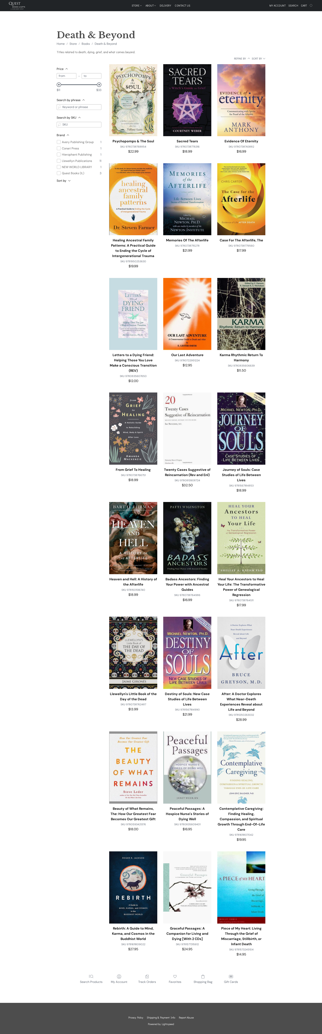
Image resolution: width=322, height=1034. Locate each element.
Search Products (91, 982)
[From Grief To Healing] (133, 428)
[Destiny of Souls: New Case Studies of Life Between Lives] (187, 653)
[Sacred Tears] (187, 100)
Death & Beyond (106, 44)
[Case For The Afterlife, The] (241, 199)
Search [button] (293, 5)
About (150, 5)
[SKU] (59, 124)
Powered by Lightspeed (161, 1024)
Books (86, 44)
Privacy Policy (135, 1017)
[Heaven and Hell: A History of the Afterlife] (133, 538)
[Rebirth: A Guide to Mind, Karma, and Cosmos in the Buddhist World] (133, 887)
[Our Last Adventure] (187, 314)
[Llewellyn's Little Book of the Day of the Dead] (133, 653)
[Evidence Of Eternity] (241, 100)
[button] (17, 5)
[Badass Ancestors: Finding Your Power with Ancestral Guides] (187, 538)
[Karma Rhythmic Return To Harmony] (241, 314)
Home (61, 44)
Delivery (165, 5)
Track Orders (147, 982)
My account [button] (277, 5)
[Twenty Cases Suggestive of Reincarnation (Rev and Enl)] (187, 428)
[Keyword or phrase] (59, 107)
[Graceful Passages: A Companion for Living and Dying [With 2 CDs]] (187, 887)
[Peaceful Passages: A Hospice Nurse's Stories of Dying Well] (187, 767)
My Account (119, 982)
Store (136, 5)
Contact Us (182, 5)
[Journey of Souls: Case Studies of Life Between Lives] (241, 428)
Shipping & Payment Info (161, 1017)
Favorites (175, 982)
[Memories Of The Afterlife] (187, 199)
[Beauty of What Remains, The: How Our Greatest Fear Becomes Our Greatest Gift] (133, 767)
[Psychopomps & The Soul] (133, 100)
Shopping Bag (203, 982)
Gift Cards (231, 982)
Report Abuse (186, 1017)
